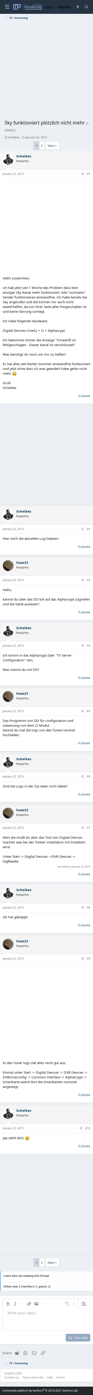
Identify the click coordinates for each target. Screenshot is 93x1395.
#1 (88, 174)
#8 (88, 907)
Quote (85, 396)
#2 (88, 529)
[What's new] (77, 7)
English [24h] (13, 1373)
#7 (88, 828)
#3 (88, 580)
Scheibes (13, 137)
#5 (88, 711)
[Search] (86, 7)
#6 (88, 776)
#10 (87, 1128)
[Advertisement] (46, 70)
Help (50, 1377)
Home (60, 1377)
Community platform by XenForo (40, 1391)
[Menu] (7, 7)
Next (51, 146)
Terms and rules (33, 1377)
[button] (8, 1303)
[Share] (82, 174)
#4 (88, 645)
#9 (88, 958)
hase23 (22, 562)
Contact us (12, 1377)
